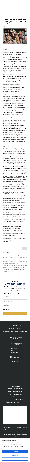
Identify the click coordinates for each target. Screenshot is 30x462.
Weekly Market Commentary (11, 255)
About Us (10, 427)
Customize (15, 455)
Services (24, 427)
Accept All (15, 451)
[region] (15, 450)
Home (5, 427)
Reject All (15, 459)
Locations (18, 427)
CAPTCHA (6, 309)
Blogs (4, 429)
